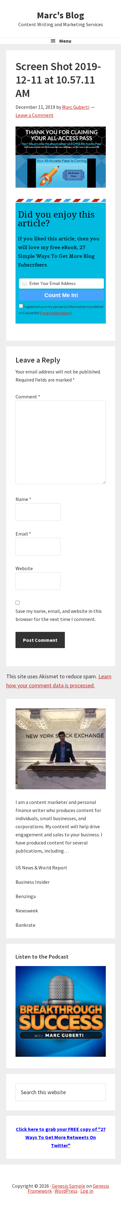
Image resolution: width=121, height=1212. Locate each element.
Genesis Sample (68, 1186)
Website (24, 568)
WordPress (66, 1191)
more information (56, 312)
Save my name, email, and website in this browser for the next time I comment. (59, 615)
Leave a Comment (35, 115)
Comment (28, 396)
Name (23, 499)
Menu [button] (65, 41)
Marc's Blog (60, 15)
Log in (86, 1191)
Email (23, 534)
